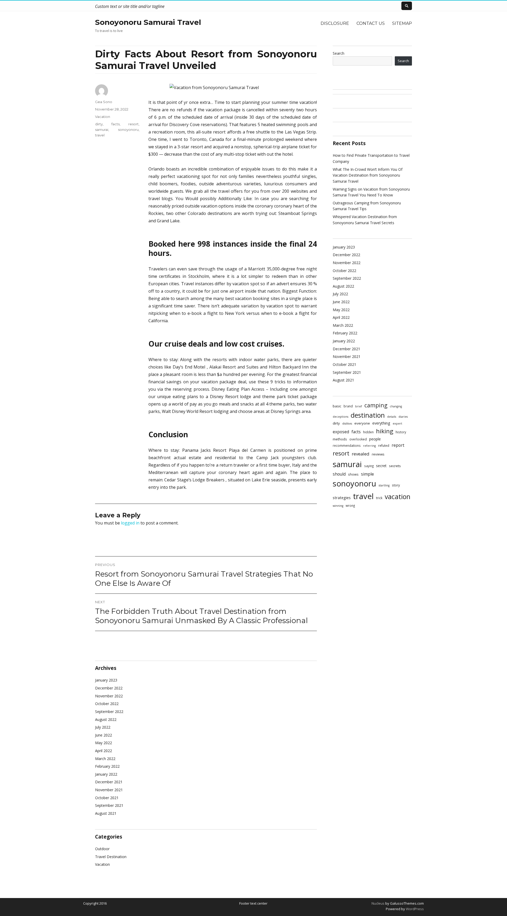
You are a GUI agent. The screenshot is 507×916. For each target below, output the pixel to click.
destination (368, 415)
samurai (101, 129)
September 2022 (109, 711)
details (391, 416)
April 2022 (103, 750)
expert (397, 423)
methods (340, 439)
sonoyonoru (128, 129)
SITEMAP (402, 23)
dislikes (347, 423)
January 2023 (106, 680)
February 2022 (107, 766)
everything (381, 423)
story (396, 485)
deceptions (340, 416)
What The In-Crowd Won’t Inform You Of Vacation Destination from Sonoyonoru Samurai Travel (367, 175)
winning (338, 506)
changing (396, 406)
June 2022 (103, 735)
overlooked (358, 439)
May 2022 (103, 742)
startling (384, 485)
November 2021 (109, 789)
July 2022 (102, 727)
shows (353, 474)
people (375, 438)
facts (115, 124)
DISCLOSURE (335, 23)
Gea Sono (103, 102)
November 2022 (109, 695)
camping (375, 405)
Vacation (102, 116)
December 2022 (109, 688)
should (339, 474)
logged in (130, 523)
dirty (99, 124)
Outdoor (102, 848)
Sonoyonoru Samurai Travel (148, 22)
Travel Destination (110, 856)
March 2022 (105, 758)
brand (348, 406)
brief (358, 406)
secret (381, 465)
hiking (384, 431)
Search (338, 53)
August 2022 (105, 719)
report (398, 445)
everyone (362, 423)
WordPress (414, 908)
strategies (342, 497)
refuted (383, 445)
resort (133, 124)
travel (100, 135)
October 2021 (107, 797)
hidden (368, 432)
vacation (397, 496)
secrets (395, 465)
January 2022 (106, 774)
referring (369, 446)
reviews (378, 454)
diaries (403, 416)
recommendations (347, 445)
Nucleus (378, 903)
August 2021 (105, 813)
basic (337, 406)
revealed (360, 454)
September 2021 (109, 805)
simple (367, 474)
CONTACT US (370, 23)
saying (369, 466)
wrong (350, 505)
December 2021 (109, 781)
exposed (341, 432)
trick (379, 498)
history (401, 432)
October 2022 (107, 703)
